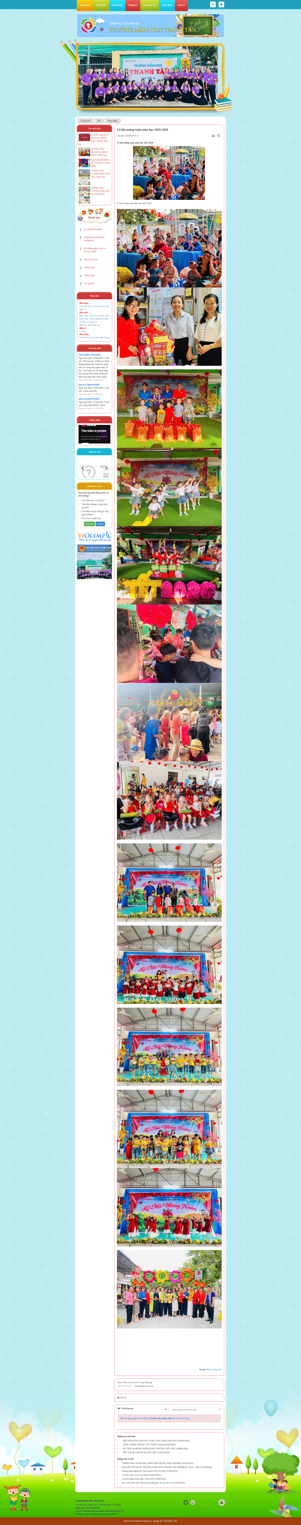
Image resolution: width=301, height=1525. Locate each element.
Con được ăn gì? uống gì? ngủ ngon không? (95, 513)
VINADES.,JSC (170, 1521)
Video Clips (89, 275)
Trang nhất (85, 5)
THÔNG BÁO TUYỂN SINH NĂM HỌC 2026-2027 (100, 174)
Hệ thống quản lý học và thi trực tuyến (95, 250)
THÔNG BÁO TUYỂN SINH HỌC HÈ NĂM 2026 (100, 191)
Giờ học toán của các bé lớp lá (135, 1475)
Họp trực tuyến (91, 259)
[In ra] (213, 136)
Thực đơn (94, 296)
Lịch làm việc (149, 5)
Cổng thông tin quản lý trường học (94, 239)
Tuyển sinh (117, 5)
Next (106, 468)
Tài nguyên (89, 283)
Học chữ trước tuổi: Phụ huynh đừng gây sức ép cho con (147, 1483)
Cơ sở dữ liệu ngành (93, 229)
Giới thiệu (101, 5)
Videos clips (94, 420)
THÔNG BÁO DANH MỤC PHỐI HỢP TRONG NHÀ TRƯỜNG (151, 1463)
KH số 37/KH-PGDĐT (89, 385)
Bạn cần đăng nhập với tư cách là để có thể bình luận (155, 1418)
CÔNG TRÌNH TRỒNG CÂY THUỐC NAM (143, 1444)
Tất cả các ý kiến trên (91, 518)
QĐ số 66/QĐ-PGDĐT (89, 399)
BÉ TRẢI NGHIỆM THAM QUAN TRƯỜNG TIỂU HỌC (149, 1448)
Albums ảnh (89, 267)
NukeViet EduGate (143, 1521)
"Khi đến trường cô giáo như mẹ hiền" (94, 506)
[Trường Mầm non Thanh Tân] (89, 25)
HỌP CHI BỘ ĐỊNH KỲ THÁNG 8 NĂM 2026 (100, 163)
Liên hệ (181, 5)
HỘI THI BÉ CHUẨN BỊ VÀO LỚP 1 (140, 1452)
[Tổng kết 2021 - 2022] (94, 467)
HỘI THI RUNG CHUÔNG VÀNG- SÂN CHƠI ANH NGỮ (150, 1441)
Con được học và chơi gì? (93, 500)
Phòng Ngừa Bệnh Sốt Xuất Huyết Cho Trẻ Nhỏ (143, 1471)
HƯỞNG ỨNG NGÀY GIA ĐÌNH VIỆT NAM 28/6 (99, 152)
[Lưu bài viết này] (219, 136)
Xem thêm (167, 5)
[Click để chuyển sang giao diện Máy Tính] (192, 1502)
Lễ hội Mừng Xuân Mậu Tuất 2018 (137, 1479)
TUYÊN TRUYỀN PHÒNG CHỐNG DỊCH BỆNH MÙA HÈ (93, 139)
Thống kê (132, 5)
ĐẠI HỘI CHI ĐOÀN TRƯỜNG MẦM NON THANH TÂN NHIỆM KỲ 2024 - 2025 (161, 1467)
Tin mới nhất (94, 128)
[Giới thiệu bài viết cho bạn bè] (209, 136)
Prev (82, 468)
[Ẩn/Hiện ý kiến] (166, 1409)
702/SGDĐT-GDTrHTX (90, 355)
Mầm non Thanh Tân (214, 1369)
